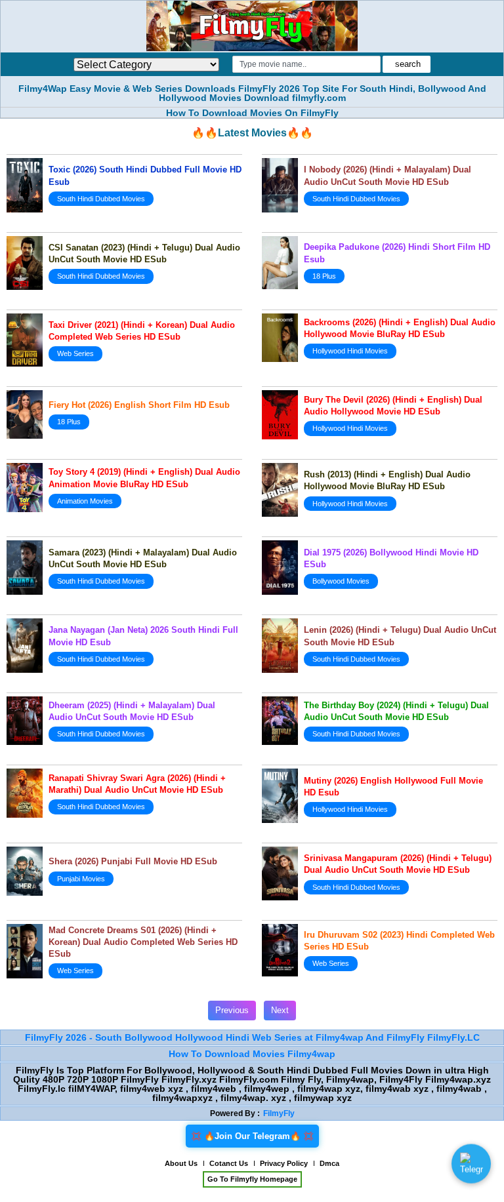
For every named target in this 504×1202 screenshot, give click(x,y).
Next (280, 1010)
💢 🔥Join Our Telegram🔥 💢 (252, 1136)
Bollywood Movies (340, 581)
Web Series (75, 353)
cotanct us (228, 1163)
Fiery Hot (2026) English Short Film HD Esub (139, 405)
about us (181, 1163)
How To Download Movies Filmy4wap (252, 1054)
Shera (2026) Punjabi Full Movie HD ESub (133, 861)
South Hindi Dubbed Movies (101, 199)
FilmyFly (279, 1113)
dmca (329, 1163)
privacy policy (284, 1163)
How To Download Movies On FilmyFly (252, 113)
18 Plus (324, 276)
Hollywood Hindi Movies (350, 351)
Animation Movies (85, 501)
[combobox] (306, 64)
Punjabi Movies (81, 879)
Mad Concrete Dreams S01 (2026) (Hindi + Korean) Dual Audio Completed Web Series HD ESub (143, 942)
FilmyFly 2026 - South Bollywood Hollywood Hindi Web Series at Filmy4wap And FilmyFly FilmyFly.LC (252, 1037)
